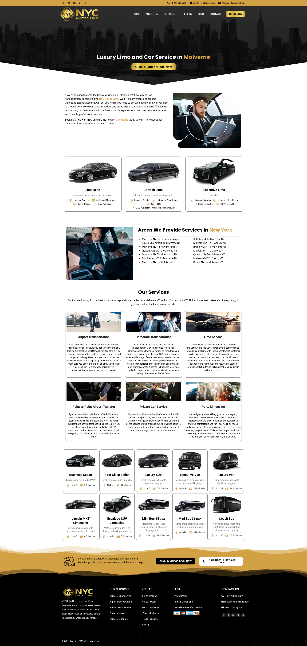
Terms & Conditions (183, 601)
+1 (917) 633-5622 (233, 596)
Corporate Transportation (153, 337)
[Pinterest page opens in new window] (79, 3)
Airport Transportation (94, 337)
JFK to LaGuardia (150, 607)
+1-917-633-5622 (178, 3)
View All (145, 624)
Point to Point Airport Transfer (93, 407)
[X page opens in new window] (69, 3)
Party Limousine (213, 407)
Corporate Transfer (119, 619)
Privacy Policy (180, 596)
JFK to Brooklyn (149, 596)
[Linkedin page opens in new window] (85, 3)
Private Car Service (153, 407)
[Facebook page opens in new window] (64, 3)
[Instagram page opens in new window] (74, 3)
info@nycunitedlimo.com (204, 3)
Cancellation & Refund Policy (187, 607)
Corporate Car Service (120, 596)
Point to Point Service (120, 607)
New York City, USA (233, 607)
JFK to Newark (149, 601)
